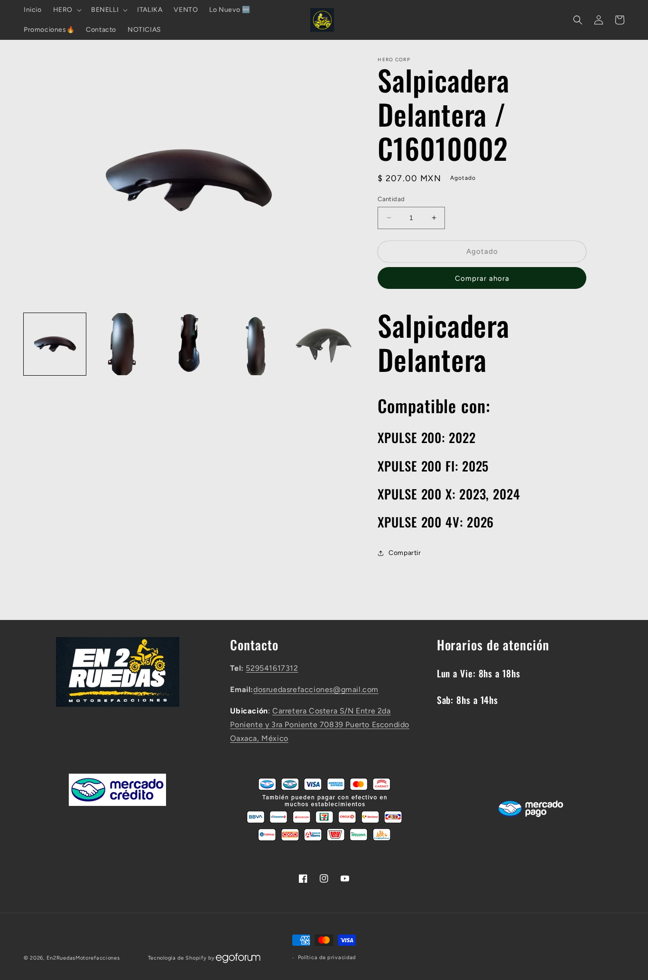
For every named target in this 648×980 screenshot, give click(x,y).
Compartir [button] (405, 553)
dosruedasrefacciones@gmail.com (316, 689)
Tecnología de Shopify (177, 958)
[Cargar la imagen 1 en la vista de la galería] (55, 344)
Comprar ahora (482, 278)
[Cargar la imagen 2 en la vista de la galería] (122, 344)
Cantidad (391, 199)
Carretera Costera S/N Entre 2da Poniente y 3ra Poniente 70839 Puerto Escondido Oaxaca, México (319, 724)
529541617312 (272, 668)
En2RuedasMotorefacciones (83, 958)
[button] (66, 10)
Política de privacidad (327, 957)
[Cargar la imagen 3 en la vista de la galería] (189, 344)
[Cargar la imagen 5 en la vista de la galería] (323, 344)
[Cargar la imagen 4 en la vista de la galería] (256, 344)
